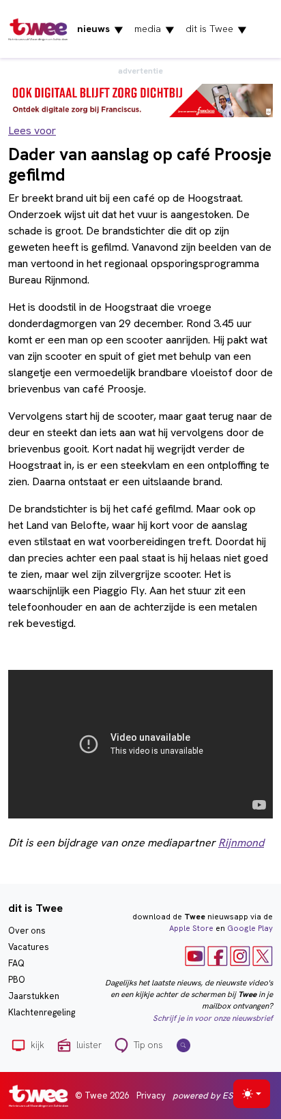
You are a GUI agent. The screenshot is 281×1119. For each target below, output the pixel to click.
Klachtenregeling (41, 1012)
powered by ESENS (211, 1095)
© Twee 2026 (102, 1095)
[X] (262, 954)
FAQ (16, 963)
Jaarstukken (33, 996)
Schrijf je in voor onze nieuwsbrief (213, 1018)
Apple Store (191, 928)
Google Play (250, 928)
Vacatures (28, 947)
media (154, 29)
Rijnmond (241, 843)
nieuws (100, 29)
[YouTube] (195, 954)
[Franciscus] (140, 99)
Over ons (27, 930)
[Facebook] (217, 954)
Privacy (151, 1095)
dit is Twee (216, 29)
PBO (16, 979)
